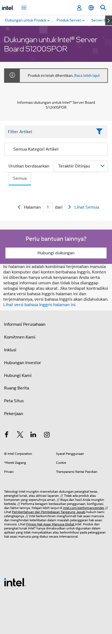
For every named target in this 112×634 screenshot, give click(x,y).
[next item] (108, 20)
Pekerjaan (13, 413)
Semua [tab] (20, 178)
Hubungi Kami (18, 375)
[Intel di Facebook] (6, 435)
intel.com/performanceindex (83, 508)
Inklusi (10, 350)
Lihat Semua (86, 207)
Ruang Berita (16, 388)
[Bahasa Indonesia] (91, 7)
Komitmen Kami (19, 337)
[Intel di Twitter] (20, 435)
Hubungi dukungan (56, 253)
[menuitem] (69, 20)
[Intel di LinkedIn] (33, 435)
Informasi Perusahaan (24, 324)
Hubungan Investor (22, 362)
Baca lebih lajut (87, 75)
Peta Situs (14, 401)
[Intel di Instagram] (47, 435)
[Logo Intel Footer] (15, 582)
